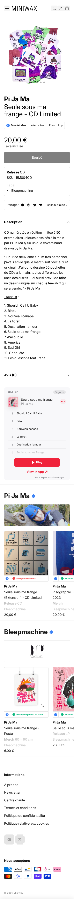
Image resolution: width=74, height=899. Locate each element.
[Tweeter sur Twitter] (34, 205)
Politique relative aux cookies (26, 823)
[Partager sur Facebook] (22, 205)
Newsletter (12, 792)
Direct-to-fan (18, 125)
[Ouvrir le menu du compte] (61, 8)
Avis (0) (10, 375)
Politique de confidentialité (24, 816)
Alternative (37, 125)
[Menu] (7, 8)
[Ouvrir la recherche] (54, 8)
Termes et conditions (20, 808)
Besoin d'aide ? (57, 205)
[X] (20, 839)
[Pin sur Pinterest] (28, 205)
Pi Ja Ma (17, 99)
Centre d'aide (14, 800)
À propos (11, 785)
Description (13, 222)
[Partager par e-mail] (40, 205)
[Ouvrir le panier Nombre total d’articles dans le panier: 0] (67, 8)
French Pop (55, 125)
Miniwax (18, 892)
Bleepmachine (22, 190)
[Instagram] (9, 839)
